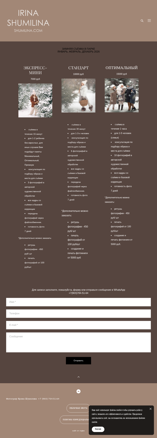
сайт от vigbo (78, 431)
